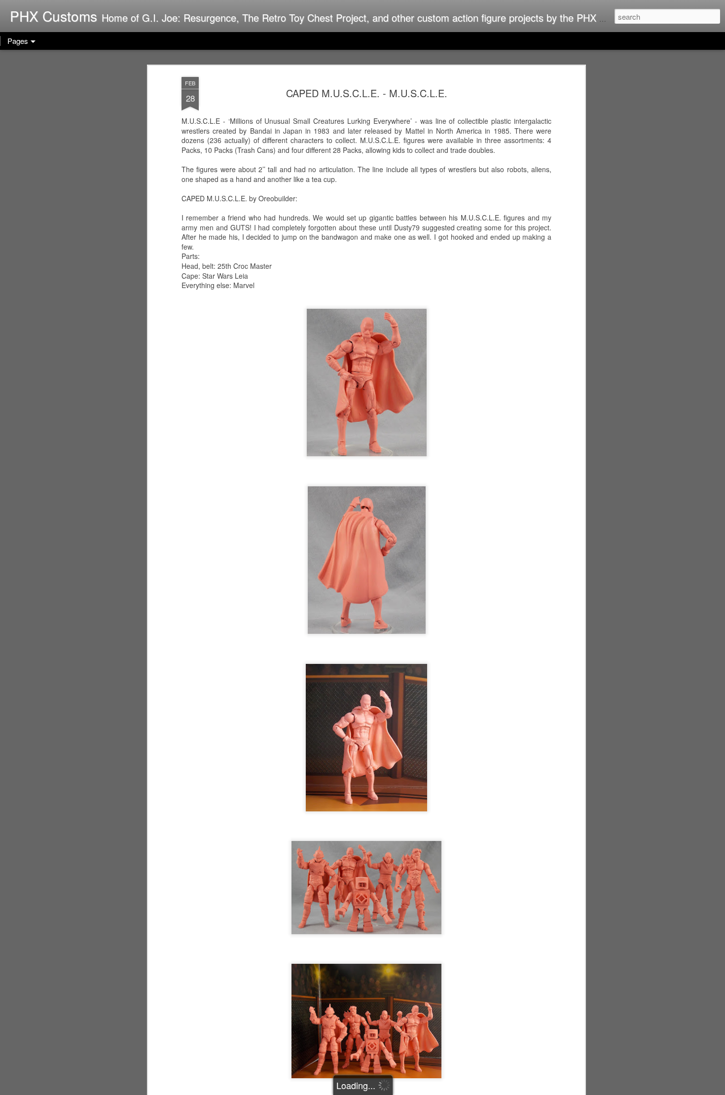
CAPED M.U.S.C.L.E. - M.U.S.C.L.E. (366, 93)
